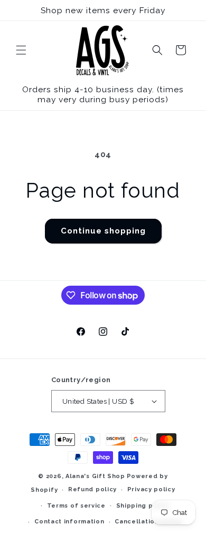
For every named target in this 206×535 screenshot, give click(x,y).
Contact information (69, 521)
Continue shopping (103, 231)
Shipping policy (143, 505)
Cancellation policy (148, 521)
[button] (21, 50)
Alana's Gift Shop (95, 476)
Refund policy (92, 489)
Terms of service (76, 505)
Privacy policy (151, 489)
